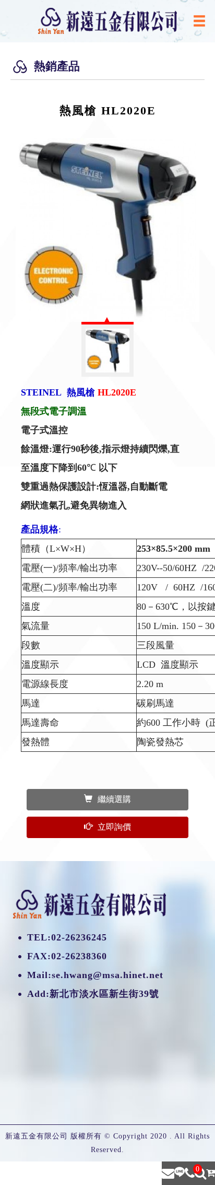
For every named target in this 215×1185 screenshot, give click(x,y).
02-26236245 (79, 937)
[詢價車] (210, 1173)
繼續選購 (114, 799)
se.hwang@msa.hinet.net (107, 975)
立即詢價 (114, 826)
